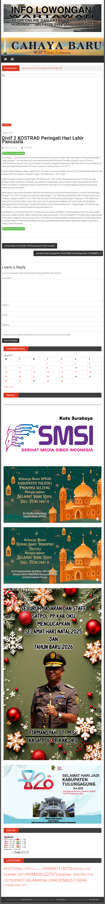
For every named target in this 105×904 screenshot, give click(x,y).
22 (48, 378)
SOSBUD (72, 882)
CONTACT (38, 871)
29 (48, 382)
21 (34, 378)
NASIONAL (68, 876)
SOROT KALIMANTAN (36, 882)
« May (6, 388)
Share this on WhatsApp (14, 155)
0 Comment (28, 149)
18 (90, 374)
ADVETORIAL (18, 870)
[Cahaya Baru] (5, 59)
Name (5, 306)
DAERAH (57, 870)
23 (62, 378)
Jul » (11, 388)
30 (62, 382)
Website (5, 326)
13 (20, 374)
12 (6, 374)
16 (62, 374)
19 (6, 378)
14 (34, 374)
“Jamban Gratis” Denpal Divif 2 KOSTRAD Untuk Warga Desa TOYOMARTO (68, 255)
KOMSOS (6, 126)
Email (5, 316)
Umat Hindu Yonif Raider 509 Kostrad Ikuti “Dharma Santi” (30, 247)
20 (20, 378)
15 (48, 374)
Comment (7, 280)
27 (20, 382)
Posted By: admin (11, 149)
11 (90, 369)
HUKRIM (15, 876)
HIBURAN (81, 870)
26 (6, 382)
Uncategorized (15, 886)
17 (76, 374)
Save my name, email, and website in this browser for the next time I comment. (37, 336)
